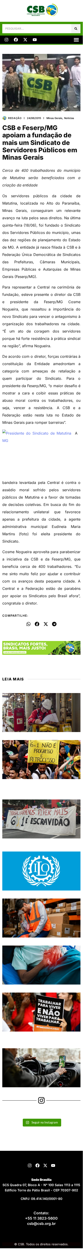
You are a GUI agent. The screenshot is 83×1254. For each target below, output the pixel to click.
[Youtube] (35, 40)
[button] (76, 40)
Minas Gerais (54, 118)
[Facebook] (16, 40)
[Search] (75, 28)
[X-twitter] (25, 40)
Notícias (69, 118)
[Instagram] (6, 40)
